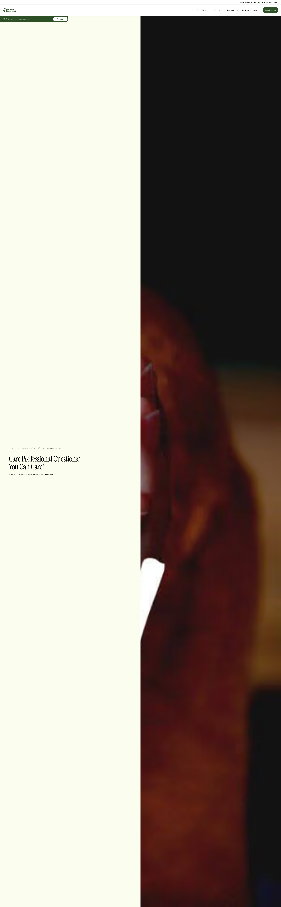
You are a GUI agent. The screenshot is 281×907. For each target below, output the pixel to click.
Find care (60, 19)
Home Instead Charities (248, 2)
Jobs (275, 2)
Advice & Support (249, 10)
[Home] (9, 10)
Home (11, 448)
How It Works (232, 10)
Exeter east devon (23, 448)
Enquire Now (270, 10)
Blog (35, 448)
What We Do (202, 10)
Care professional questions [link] (51, 448)
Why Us (217, 10)
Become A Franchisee (265, 2)
